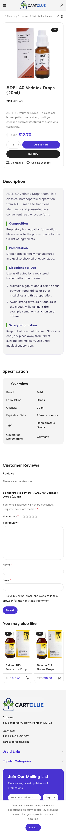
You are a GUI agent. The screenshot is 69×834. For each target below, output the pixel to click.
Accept (33, 827)
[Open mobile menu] (4, 5)
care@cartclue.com (16, 741)
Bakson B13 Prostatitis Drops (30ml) (16, 669)
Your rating (11, 516)
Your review (11, 522)
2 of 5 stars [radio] (26, 516)
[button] (28, 677)
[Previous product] (58, 17)
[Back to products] (62, 17)
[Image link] (24, 704)
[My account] (61, 5)
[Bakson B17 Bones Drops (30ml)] (49, 644)
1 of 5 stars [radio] (23, 516)
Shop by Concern (17, 16)
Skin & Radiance (42, 16)
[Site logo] (33, 5)
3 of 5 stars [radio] (29, 516)
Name (7, 564)
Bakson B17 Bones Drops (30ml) (45, 669)
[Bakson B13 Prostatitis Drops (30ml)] (17, 644)
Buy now (33, 154)
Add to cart (41, 144)
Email (7, 580)
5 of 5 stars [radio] (35, 516)
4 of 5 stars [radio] (32, 516)
